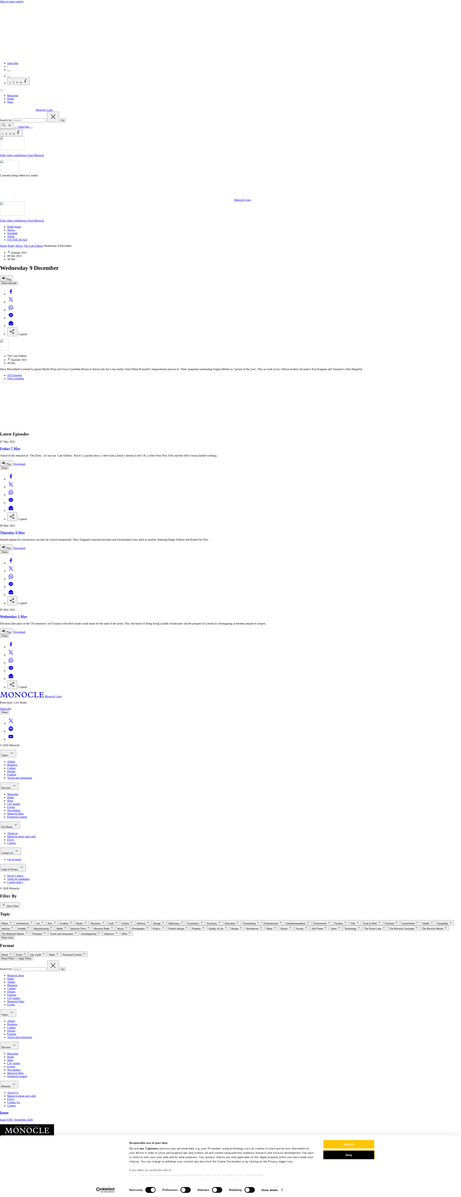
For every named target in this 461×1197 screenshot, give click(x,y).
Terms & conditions (18, 879)
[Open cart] (8, 76)
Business (12, 764)
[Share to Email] (10, 325)
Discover (6, 788)
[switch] (185, 1190)
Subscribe (12, 63)
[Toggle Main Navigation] (1, 90)
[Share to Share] (12, 331)
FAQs (10, 839)
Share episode (8, 283)
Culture (11, 768)
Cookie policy (15, 882)
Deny (349, 1154)
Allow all (348, 1144)
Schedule (12, 233)
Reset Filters (8, 958)
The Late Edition (33, 245)
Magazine (12, 95)
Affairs (11, 761)
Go (62, 120)
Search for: (6, 120)
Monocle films (15, 813)
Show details (269, 1189)
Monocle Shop (15, 975)
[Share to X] (10, 302)
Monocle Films (15, 1001)
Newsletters (14, 810)
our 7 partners (149, 1148)
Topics (5, 755)
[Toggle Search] (7, 125)
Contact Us (7, 853)
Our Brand (7, 827)
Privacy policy (15, 875)
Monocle (6, 1086)
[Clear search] (53, 117)
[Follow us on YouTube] (10, 739)
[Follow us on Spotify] (10, 731)
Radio (10, 98)
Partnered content (17, 816)
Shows (11, 230)
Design (11, 771)
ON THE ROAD (17, 239)
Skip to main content (11, 1)
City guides (13, 803)
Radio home (14, 226)
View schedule (15, 378)
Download (19, 464)
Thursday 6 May (12, 533)
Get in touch (14, 859)
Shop (10, 102)
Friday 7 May (10, 448)
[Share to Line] (10, 317)
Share (4, 468)
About (10, 236)
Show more (7, 937)
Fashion (11, 774)
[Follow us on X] (10, 723)
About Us (12, 1092)
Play (8, 279)
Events (11, 807)
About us (12, 833)
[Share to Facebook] (10, 294)
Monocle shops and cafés (21, 836)
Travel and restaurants (19, 777)
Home (3, 245)
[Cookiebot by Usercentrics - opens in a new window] (105, 1190)
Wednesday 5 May (13, 616)
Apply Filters (25, 958)
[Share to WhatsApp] (10, 309)
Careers (11, 843)
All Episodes (14, 375)
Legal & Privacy (10, 869)
